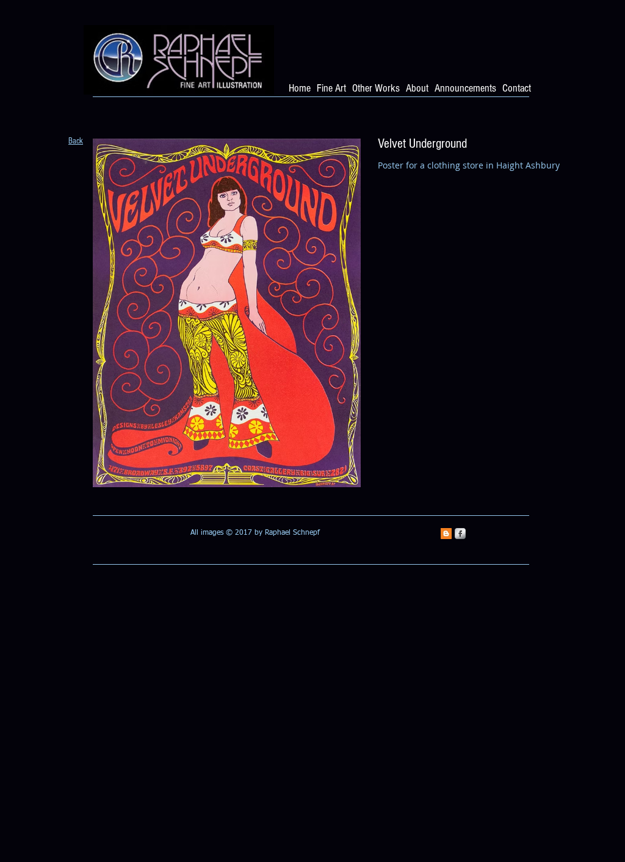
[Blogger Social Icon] (446, 533)
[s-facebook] (460, 533)
